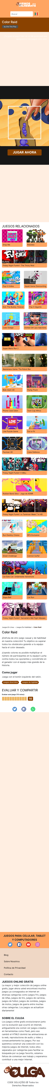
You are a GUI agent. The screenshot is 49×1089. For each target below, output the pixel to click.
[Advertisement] (24, 59)
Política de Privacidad (14, 968)
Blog (6, 955)
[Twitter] (14, 709)
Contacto (8, 974)
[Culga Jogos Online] (24, 1071)
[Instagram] (37, 944)
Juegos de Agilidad (30, 682)
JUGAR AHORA (24, 152)
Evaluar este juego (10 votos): (13, 694)
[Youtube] (28, 944)
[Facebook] (24, 709)
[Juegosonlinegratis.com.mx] (26, 4)
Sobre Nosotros (12, 961)
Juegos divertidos (10, 682)
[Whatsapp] (33, 709)
